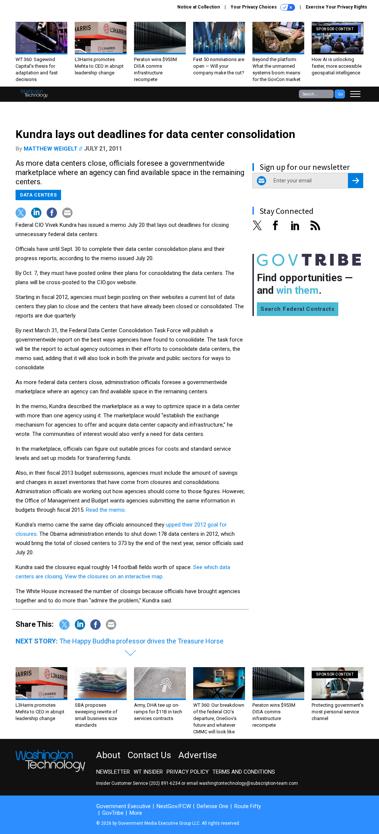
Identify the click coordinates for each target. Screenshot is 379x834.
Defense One (212, 806)
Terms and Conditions (243, 772)
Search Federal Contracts (298, 309)
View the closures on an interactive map (113, 576)
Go (340, 94)
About (108, 755)
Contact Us (149, 755)
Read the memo (105, 510)
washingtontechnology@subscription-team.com (248, 783)
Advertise (197, 755)
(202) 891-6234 (164, 783)
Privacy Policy (188, 772)
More (136, 813)
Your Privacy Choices (254, 7)
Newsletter (113, 772)
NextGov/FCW (174, 806)
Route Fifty (247, 806)
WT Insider (148, 772)
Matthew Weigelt (50, 148)
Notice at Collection (198, 7)
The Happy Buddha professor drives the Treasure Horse (141, 641)
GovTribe (113, 813)
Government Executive (123, 806)
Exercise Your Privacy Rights (336, 7)
